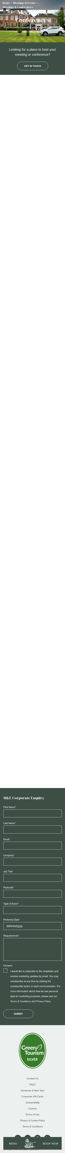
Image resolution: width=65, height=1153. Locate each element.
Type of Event (11, 903)
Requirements (11, 935)
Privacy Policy (43, 1001)
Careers (32, 1108)
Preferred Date (11, 919)
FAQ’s (32, 1084)
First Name (9, 807)
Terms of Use (33, 1114)
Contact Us (16, 197)
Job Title (8, 871)
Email (6, 839)
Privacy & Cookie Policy (32, 1120)
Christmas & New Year (32, 1090)
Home (6, 3)
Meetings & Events (24, 3)
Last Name (9, 823)
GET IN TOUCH (32, 66)
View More (32, 258)
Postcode (8, 887)
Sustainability (33, 1102)
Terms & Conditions (20, 1001)
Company (8, 855)
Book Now (50, 1143)
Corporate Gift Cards (33, 1096)
